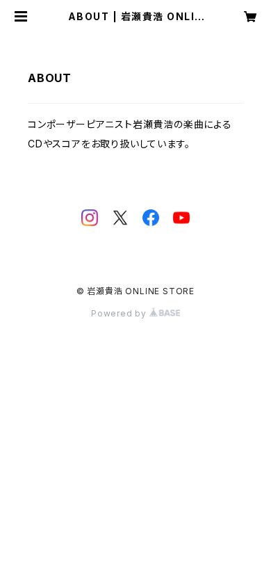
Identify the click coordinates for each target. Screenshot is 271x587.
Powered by (120, 313)
